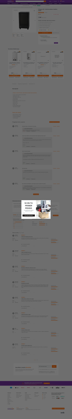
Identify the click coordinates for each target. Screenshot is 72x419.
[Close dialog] (49, 201)
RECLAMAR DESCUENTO (29, 215)
